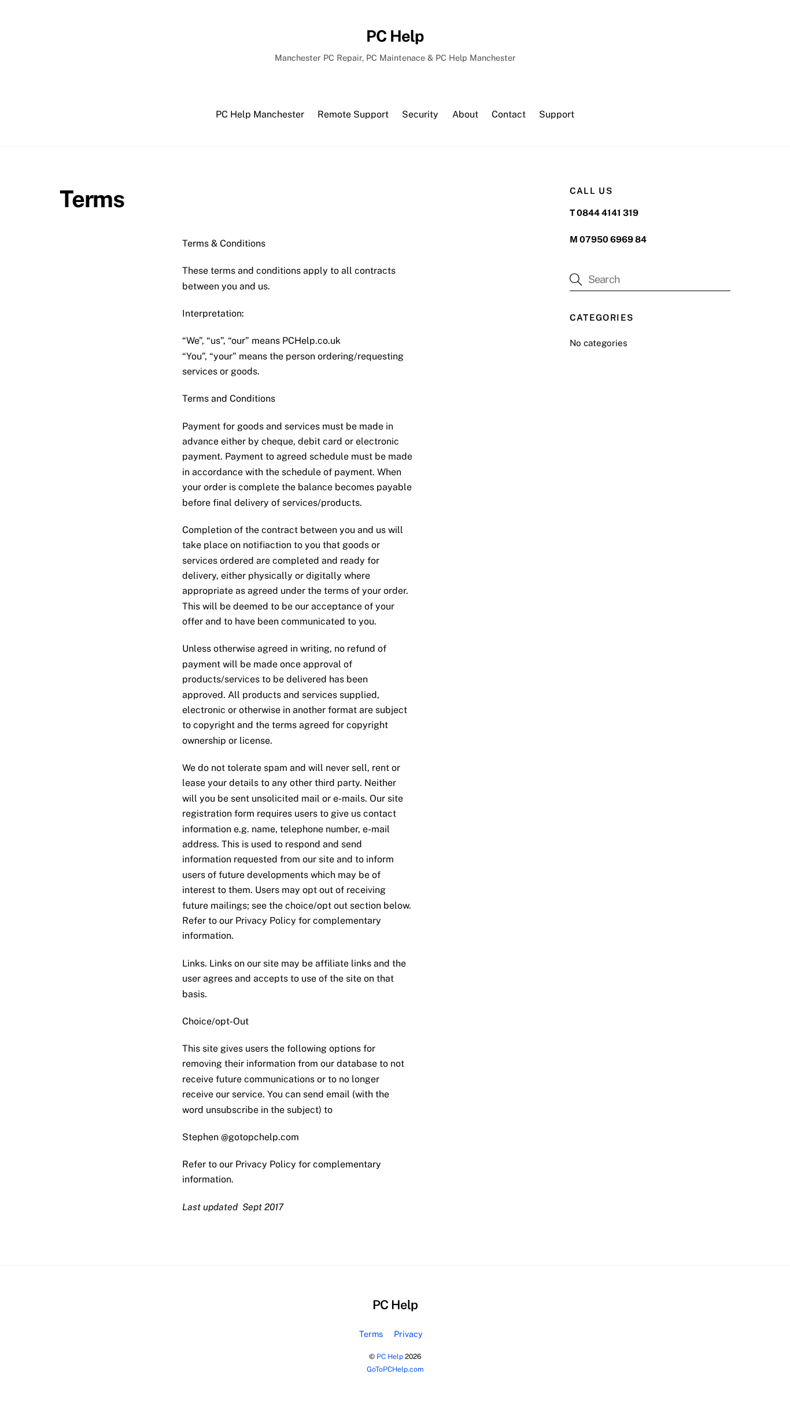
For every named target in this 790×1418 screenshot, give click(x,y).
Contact (509, 114)
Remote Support (353, 114)
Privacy (408, 1334)
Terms (371, 1334)
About (465, 114)
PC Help (389, 1356)
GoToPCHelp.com (395, 1369)
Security (420, 114)
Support (556, 114)
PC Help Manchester (260, 114)
